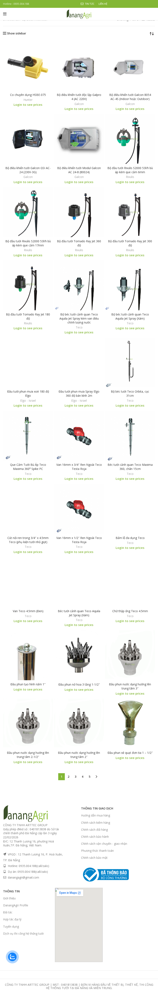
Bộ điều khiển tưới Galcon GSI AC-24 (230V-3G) (28, 170)
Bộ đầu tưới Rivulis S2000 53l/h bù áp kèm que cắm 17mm (28, 243)
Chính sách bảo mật (94, 858)
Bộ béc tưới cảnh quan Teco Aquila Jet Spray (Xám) (130, 316)
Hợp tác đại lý (12, 919)
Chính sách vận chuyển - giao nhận (104, 844)
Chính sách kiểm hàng (95, 823)
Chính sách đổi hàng (94, 830)
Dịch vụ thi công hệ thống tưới (23, 933)
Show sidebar (16, 33)
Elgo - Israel (28, 400)
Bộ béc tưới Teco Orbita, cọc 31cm (130, 393)
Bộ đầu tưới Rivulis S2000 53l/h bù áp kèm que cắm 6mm (130, 170)
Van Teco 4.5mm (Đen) (28, 611)
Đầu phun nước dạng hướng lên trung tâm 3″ (130, 686)
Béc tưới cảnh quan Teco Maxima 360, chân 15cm (130, 467)
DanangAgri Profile (15, 905)
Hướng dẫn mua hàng (95, 815)
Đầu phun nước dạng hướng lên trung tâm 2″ (79, 755)
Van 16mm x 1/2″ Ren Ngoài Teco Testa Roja (79, 540)
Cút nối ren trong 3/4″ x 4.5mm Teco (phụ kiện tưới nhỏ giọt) (28, 540)
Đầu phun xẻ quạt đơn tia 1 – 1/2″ (130, 753)
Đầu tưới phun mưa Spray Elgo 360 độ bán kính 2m (79, 393)
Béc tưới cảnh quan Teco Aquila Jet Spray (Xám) (79, 613)
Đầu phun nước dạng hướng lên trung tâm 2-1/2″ (28, 755)
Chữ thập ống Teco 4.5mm (130, 611)
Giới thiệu (9, 898)
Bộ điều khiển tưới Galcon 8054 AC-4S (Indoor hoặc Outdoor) (130, 97)
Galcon (79, 104)
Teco (79, 327)
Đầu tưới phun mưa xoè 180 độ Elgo (28, 393)
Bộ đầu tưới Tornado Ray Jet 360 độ (79, 243)
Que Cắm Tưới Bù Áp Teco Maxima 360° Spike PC (28, 467)
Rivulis (130, 177)
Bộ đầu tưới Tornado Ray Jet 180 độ (28, 316)
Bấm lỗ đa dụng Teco (130, 538)
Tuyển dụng (11, 926)
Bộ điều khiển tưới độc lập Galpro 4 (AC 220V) (79, 97)
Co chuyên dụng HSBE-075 (28, 95)
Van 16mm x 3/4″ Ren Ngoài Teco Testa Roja (79, 467)
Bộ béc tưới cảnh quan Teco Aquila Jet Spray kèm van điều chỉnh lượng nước (79, 318)
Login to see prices (28, 104)
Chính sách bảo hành (95, 837)
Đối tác (7, 912)
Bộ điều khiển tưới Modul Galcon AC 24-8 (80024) (79, 170)
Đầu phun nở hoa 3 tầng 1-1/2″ (79, 684)
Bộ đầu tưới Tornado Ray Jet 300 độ (130, 243)
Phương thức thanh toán (97, 851)
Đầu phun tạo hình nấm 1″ (27, 684)
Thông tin (11, 891)
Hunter (28, 100)
